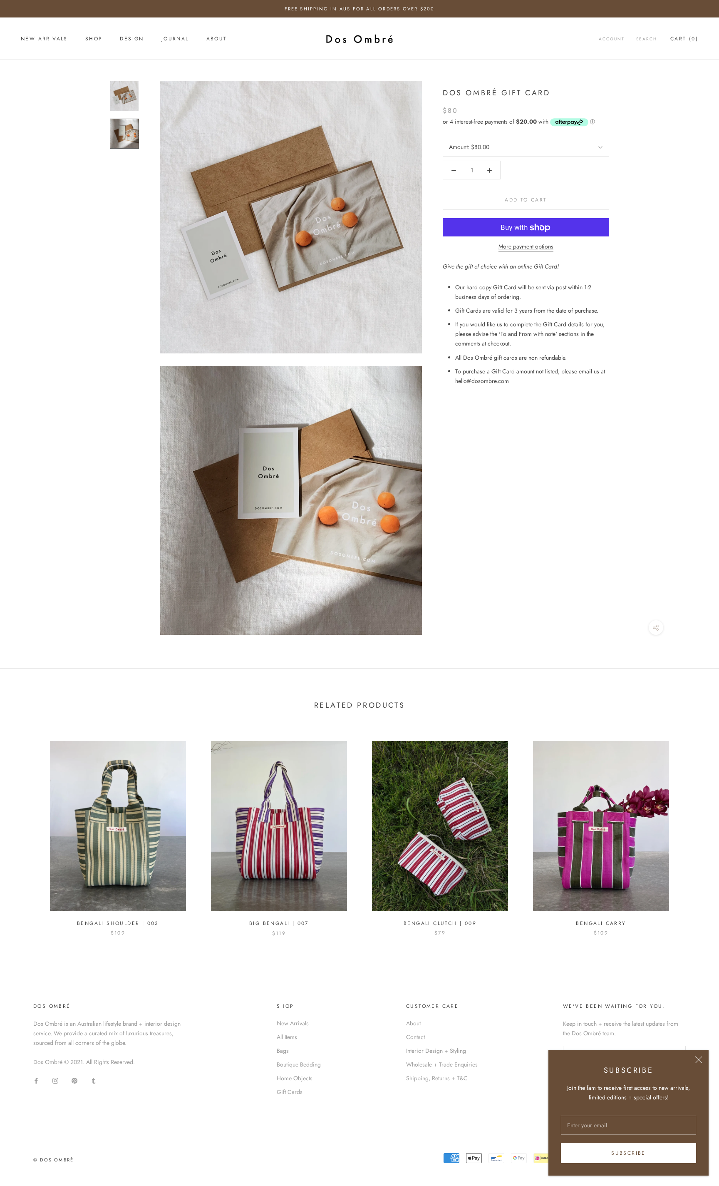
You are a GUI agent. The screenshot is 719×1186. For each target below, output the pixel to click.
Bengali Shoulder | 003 (118, 923)
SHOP (94, 39)
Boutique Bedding (299, 1064)
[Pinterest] (74, 1080)
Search (646, 39)
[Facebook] (36, 1080)
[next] (693, 830)
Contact (415, 1037)
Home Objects (294, 1078)
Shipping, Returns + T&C (437, 1078)
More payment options (525, 247)
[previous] (26, 830)
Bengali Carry (601, 923)
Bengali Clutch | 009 (440, 923)
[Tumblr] (94, 1080)
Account (612, 39)
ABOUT (216, 39)
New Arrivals (293, 1023)
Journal (175, 39)
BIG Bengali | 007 (279, 923)
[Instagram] (55, 1080)
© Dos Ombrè (53, 1159)
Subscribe (628, 1153)
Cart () (684, 39)
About (413, 1023)
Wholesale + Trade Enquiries (442, 1064)
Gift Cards (289, 1092)
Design (132, 39)
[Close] (698, 1060)
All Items (287, 1037)
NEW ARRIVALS (44, 39)
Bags (283, 1051)
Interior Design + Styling (436, 1051)
